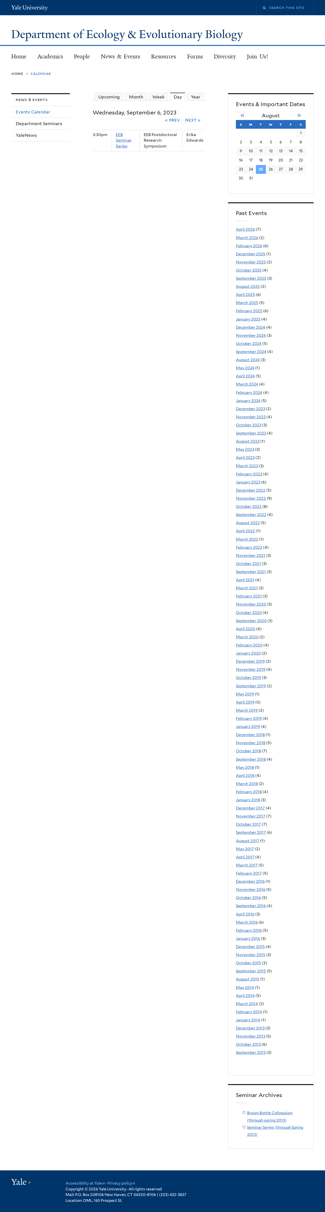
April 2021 (245, 579)
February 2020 (249, 645)
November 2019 (250, 669)
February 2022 (249, 547)
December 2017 (250, 808)
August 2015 (247, 979)
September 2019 (251, 686)
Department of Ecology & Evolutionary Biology (128, 34)
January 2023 (248, 482)
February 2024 (249, 392)
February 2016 (249, 930)
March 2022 (247, 539)
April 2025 (245, 294)
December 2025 (250, 254)
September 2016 (251, 905)
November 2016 (250, 889)
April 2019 (245, 702)
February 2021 (249, 596)
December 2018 (250, 734)
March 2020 (247, 637)
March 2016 (247, 922)
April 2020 (245, 628)
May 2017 (245, 848)
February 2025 (249, 310)
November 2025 (251, 262)
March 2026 (247, 237)
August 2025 (248, 286)
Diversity (225, 56)
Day (179, 96)
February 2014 (249, 1011)
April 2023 (245, 457)
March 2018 (247, 783)
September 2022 (251, 514)
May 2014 (245, 987)
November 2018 (250, 742)
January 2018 (248, 800)
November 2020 (251, 604)
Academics (50, 56)
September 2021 (251, 571)
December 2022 (250, 490)
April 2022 (245, 530)
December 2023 (250, 408)
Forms (195, 56)
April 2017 (245, 857)
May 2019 (245, 694)
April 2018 (245, 775)
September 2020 (251, 620)
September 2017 (251, 832)
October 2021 (248, 563)
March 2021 (247, 588)
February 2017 (249, 873)
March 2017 (247, 865)
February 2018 (249, 791)
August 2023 (247, 441)
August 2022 (248, 522)
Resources (163, 56)
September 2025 (251, 278)
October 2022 (249, 506)
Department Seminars (39, 123)
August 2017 (247, 840)
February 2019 (249, 718)
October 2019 (248, 677)
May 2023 (245, 449)
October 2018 (248, 751)
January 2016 (248, 938)
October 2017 (248, 824)
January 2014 (248, 1020)
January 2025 (248, 319)
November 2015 (250, 954)
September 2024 (251, 351)
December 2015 (250, 946)
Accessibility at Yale (85, 1183)
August (271, 115)
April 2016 (245, 914)
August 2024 (248, 359)
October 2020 (249, 612)
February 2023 (249, 474)
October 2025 (249, 270)
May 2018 (245, 767)
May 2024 (245, 368)
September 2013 (251, 1052)
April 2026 (245, 229)
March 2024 (247, 384)
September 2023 (251, 433)
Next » (193, 120)
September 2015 (251, 971)
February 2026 (249, 245)
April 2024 (245, 376)
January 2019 (248, 726)
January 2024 (248, 400)
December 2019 (250, 661)
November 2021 (250, 555)
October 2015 (248, 962)
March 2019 (247, 710)
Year (195, 96)
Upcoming (109, 96)
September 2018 (251, 759)
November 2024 (251, 335)
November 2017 (250, 816)
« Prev (172, 120)
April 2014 (245, 995)
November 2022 (251, 498)
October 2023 (248, 425)
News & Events (120, 56)
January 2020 (248, 653)
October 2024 (249, 343)
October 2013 (248, 1044)
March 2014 (247, 1003)
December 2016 (250, 881)
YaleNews (26, 135)
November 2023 (251, 416)
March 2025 (247, 302)
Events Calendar (33, 111)
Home (18, 56)
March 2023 (247, 465)
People (82, 56)
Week (158, 96)
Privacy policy (121, 1183)
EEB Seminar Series (124, 140)
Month (136, 96)
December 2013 (250, 1028)
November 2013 (250, 1036)
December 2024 (250, 327)
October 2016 (248, 897)
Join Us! (257, 56)
